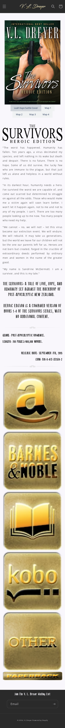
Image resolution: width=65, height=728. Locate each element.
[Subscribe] (54, 704)
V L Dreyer (28, 720)
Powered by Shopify (40, 720)
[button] (4, 6)
